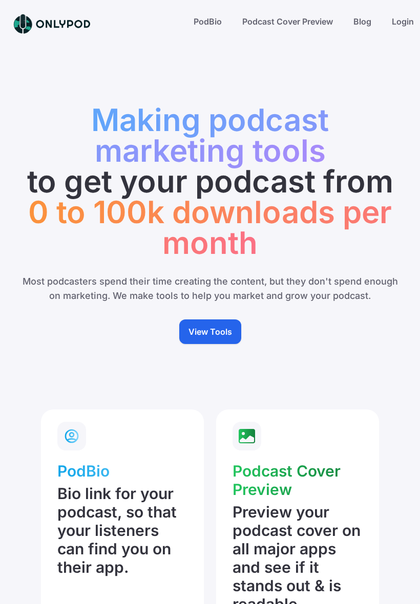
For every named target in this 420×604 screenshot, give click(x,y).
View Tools (210, 332)
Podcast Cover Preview (287, 21)
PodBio (208, 21)
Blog (362, 21)
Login (403, 21)
